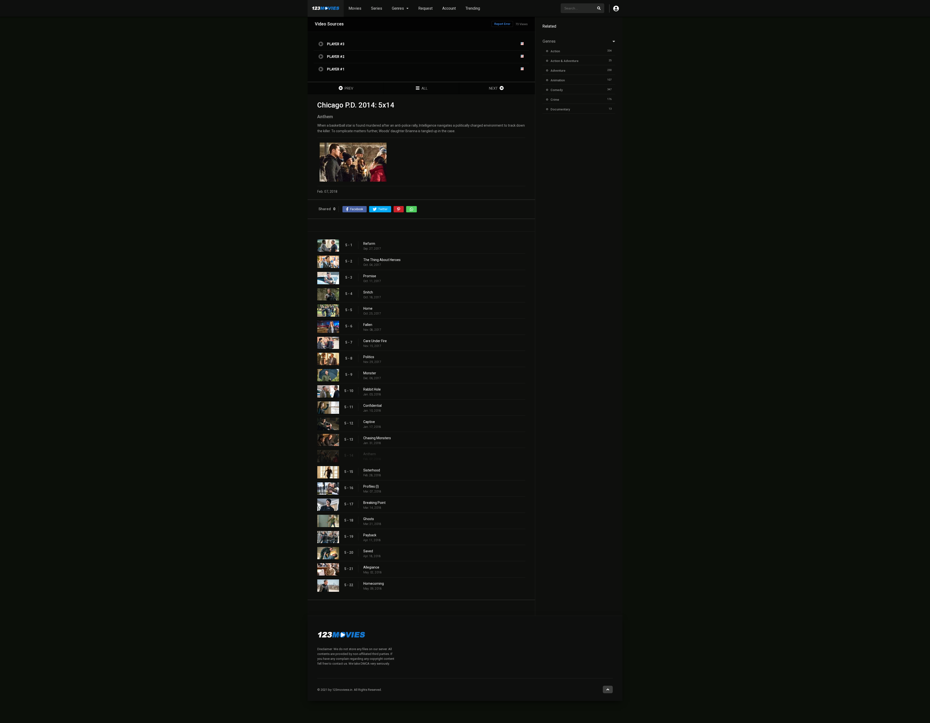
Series (376, 8)
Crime (554, 99)
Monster (369, 373)
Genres (398, 8)
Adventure (558, 70)
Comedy (556, 90)
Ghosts (368, 519)
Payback (369, 535)
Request (425, 8)
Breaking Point (374, 503)
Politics (368, 357)
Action (555, 51)
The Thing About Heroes (382, 260)
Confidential (372, 406)
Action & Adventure (564, 61)
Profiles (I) (371, 486)
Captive (369, 422)
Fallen (367, 325)
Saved (368, 551)
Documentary (560, 109)
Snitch (368, 292)
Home (367, 308)
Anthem (369, 454)
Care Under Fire (375, 341)
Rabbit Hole (372, 389)
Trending (472, 8)
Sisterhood (371, 470)
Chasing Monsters (377, 438)
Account (449, 8)
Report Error (502, 24)
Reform (369, 244)
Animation (557, 80)
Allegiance (371, 567)
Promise (369, 276)
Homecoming (373, 583)
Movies (355, 8)
